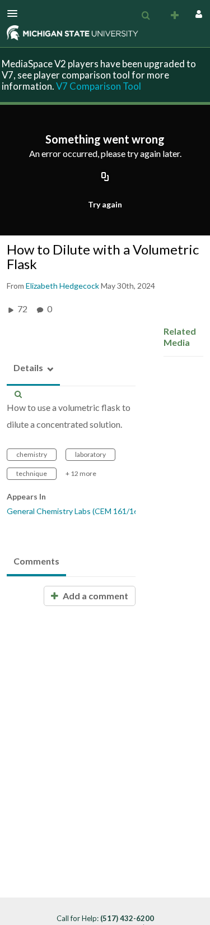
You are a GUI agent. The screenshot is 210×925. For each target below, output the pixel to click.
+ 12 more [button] (81, 473)
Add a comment (94, 595)
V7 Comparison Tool (98, 86)
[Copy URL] (105, 178)
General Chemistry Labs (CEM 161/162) (76, 511)
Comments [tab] (36, 561)
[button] (16, 13)
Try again (105, 204)
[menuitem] (145, 16)
